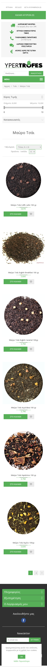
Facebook (23, 620)
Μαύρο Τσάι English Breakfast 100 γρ (23, 273)
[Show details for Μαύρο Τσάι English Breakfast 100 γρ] (23, 248)
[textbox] (16, 73)
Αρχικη (7, 86)
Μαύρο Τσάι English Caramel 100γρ (23, 340)
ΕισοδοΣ (18, 7)
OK (21, 657)
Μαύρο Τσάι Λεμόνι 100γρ (23, 543)
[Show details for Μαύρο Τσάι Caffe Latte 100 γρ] (23, 180)
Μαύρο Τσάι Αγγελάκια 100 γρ (23, 408)
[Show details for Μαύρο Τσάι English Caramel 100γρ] (23, 315)
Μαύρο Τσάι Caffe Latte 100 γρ (23, 205)
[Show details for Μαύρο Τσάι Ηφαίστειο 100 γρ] (23, 450)
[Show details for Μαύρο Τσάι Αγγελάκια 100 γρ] (23, 383)
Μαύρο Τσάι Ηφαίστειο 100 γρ (23, 475)
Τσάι (15, 86)
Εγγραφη (9, 7)
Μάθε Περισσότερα (21, 661)
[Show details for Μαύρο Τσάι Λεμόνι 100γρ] (23, 518)
